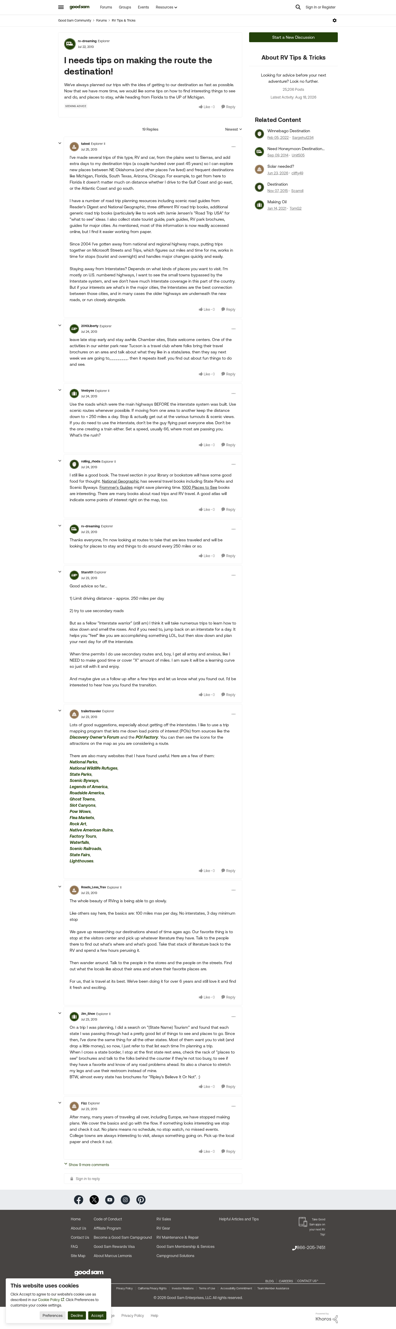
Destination (277, 184)
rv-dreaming (87, 41)
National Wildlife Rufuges (93, 768)
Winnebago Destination (288, 130)
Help (154, 1315)
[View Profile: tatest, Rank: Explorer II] (74, 146)
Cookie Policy (49, 1300)
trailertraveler (91, 711)
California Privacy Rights (152, 1288)
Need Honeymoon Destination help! (294, 148)
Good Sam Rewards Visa (114, 1246)
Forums (101, 20)
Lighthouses (81, 860)
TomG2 (296, 208)
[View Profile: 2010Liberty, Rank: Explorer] (74, 328)
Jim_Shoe (88, 1013)
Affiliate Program (107, 1228)
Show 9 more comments (89, 1165)
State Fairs (80, 854)
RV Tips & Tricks (123, 20)
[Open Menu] (334, 20)
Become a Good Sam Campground (123, 1237)
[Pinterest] (140, 1199)
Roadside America (87, 792)
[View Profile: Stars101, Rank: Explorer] (74, 575)
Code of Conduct (108, 1219)
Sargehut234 (303, 137)
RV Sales (164, 1219)
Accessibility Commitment (236, 1288)
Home (76, 1219)
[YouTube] (109, 1199)
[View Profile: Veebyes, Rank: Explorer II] (74, 393)
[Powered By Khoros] (327, 1318)
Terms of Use (207, 1288)
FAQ (74, 1246)
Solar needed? (280, 166)
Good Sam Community (74, 20)
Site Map (78, 1256)
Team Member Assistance (273, 1288)
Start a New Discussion (293, 37)
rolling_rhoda (90, 461)
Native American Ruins (91, 830)
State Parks (80, 774)
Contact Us (80, 1237)
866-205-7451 (311, 1247)
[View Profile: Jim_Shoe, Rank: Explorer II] (74, 1016)
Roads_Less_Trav (93, 887)
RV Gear (163, 1228)
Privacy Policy (124, 1288)
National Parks (83, 761)
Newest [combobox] (233, 129)
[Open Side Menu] (61, 7)
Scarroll (297, 191)
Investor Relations (183, 1288)
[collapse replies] (60, 143)
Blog (269, 1281)
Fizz (84, 1103)
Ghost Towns (82, 799)
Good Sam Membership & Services (185, 1246)
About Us (78, 1228)
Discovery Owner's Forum (94, 737)
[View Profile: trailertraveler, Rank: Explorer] (74, 714)
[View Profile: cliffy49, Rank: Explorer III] (259, 169)
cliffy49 (297, 173)
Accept (97, 1315)
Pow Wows (80, 811)
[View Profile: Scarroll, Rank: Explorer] (259, 187)
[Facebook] (78, 1199)
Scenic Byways (84, 780)
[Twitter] (94, 1199)
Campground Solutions (175, 1256)
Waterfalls (79, 842)
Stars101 (87, 572)
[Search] (298, 7)
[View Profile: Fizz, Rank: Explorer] (74, 1106)
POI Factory (147, 737)
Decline (77, 1315)
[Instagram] (125, 1199)
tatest (85, 144)
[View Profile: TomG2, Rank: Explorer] (259, 204)
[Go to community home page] (79, 7)
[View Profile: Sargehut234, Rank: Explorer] (259, 133)
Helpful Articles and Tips (239, 1219)
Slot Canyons (82, 805)
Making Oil (276, 201)
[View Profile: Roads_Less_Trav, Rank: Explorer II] (74, 890)
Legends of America (88, 786)
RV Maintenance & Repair (178, 1237)
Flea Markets (82, 817)
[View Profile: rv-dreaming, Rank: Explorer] (70, 44)
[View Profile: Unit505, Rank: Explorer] (259, 151)
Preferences (53, 1315)
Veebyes (87, 390)
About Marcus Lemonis (113, 1256)
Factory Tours (83, 836)
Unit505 (298, 155)
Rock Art (78, 823)
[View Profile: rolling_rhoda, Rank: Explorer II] (74, 464)
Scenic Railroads (85, 848)
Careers (286, 1281)
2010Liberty (90, 326)
